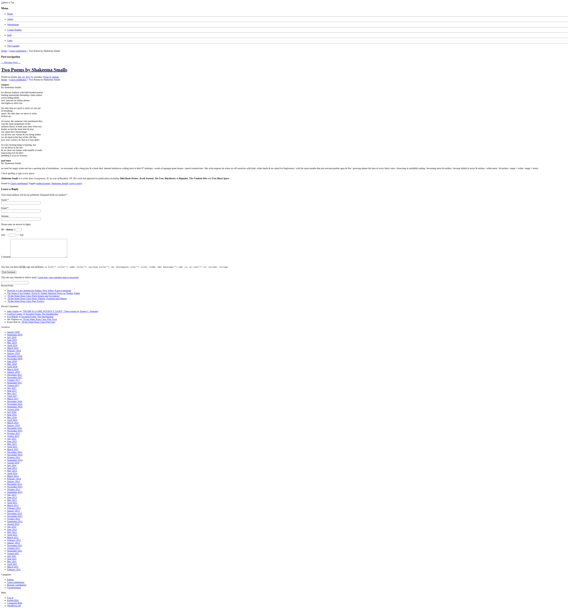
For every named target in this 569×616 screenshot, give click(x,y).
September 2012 (14, 521)
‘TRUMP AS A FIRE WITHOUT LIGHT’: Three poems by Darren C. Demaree (60, 311)
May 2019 (12, 342)
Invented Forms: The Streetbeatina (42, 314)
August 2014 (13, 463)
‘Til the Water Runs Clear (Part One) (38, 322)
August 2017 (13, 385)
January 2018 (13, 372)
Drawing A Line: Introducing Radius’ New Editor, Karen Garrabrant (39, 290)
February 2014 (14, 479)
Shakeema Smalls (59, 183)
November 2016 (14, 404)
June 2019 (12, 340)
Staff (9, 35)
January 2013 (13, 511)
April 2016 (12, 420)
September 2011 (14, 551)
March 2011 (12, 567)
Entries (13, 600)
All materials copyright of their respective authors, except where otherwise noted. (35, 611)
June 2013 (12, 497)
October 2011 (13, 548)
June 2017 (12, 391)
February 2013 (14, 508)
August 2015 (13, 436)
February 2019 (14, 351)
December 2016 (14, 401)
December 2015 (14, 428)
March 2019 (13, 348)
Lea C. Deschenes (35, 613)
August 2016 (13, 409)
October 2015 (13, 433)
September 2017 (14, 383)
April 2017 (12, 396)
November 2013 (14, 487)
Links (9, 40)
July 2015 (11, 439)
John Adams (13, 311)
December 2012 (14, 513)
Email (4, 208)
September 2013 (14, 492)
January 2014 (13, 481)
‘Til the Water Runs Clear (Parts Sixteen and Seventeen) (33, 296)
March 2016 (13, 423)
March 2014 (13, 476)
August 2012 (13, 524)
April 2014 (12, 473)
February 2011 (14, 569)
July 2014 (11, 465)
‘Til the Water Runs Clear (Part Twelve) (25, 301)
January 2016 (13, 425)
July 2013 (11, 495)
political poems (43, 183)
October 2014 (13, 457)
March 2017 (13, 399)
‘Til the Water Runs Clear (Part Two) (39, 319)
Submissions (13, 24)
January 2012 (13, 543)
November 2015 (14, 431)
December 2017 (14, 375)
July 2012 (11, 527)
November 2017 (14, 377)
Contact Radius (14, 30)
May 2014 (12, 471)
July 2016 (11, 412)
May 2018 (12, 364)
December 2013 (14, 484)
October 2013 (13, 489)
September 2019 (14, 334)
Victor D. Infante (51, 77)
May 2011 (12, 561)
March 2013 (13, 505)
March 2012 (13, 537)
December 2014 (14, 452)
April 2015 (12, 447)
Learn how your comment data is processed (58, 277)
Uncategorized (14, 587)
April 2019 (12, 345)
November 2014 (14, 455)
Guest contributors (18, 51)
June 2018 (12, 361)
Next (16, 62)
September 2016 (14, 407)
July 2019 (11, 337)
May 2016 (12, 417)
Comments (14, 603)
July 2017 (11, 388)
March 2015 (13, 449)
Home (10, 14)
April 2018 (12, 367)
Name (4, 200)
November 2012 (14, 516)
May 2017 (12, 393)
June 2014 (12, 468)
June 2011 (12, 559)
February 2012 (14, 540)
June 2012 (12, 529)
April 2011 (12, 564)
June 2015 (12, 441)
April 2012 (12, 535)
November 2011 (14, 545)
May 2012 (12, 532)
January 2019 (13, 353)
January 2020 (13, 332)
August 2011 (13, 553)
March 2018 (13, 369)
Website (5, 216)
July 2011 (11, 556)
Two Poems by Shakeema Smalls (34, 69)
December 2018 (14, 356)
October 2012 (13, 519)
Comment (5, 257)
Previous (6, 62)
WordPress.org (14, 605)
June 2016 (12, 415)
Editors (10, 579)
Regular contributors (16, 585)
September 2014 (14, 460)
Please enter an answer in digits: (16, 224)
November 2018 (14, 359)
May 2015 (12, 444)
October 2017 (13, 380)
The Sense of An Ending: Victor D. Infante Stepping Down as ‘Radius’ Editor (43, 293)
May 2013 (12, 500)
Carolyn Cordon (14, 314)
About (10, 19)
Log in (10, 597)
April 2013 (12, 503)
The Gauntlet (13, 46)
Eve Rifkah (12, 316)
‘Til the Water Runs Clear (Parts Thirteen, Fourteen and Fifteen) (37, 298)
